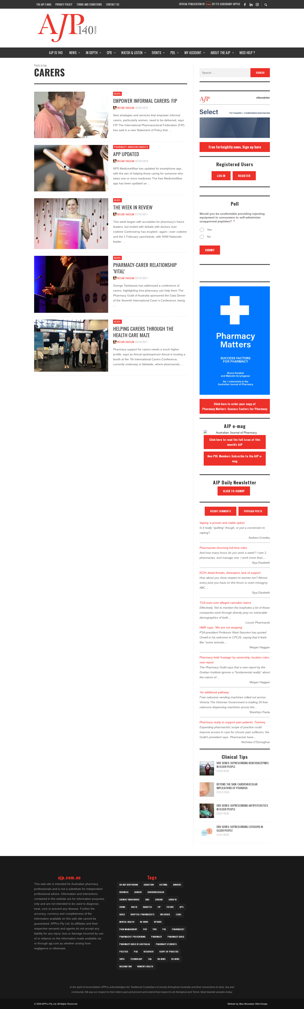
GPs (181, 906)
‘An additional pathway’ (215, 692)
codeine (159, 899)
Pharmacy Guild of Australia (134, 944)
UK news (161, 958)
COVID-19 (173, 899)
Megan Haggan (125, 107)
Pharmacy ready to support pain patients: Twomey (232, 722)
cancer (138, 892)
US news (175, 958)
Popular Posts (253, 511)
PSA (136, 951)
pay (145, 929)
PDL (164, 929)
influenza (165, 914)
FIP (159, 906)
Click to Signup (234, 491)
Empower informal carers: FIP (145, 100)
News (117, 93)
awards (177, 884)
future (170, 906)
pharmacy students (166, 944)
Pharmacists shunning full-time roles (223, 547)
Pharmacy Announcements (131, 147)
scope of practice (168, 951)
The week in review (133, 207)
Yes (209, 229)
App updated (126, 154)
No (209, 236)
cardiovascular (155, 892)
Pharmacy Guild (176, 936)
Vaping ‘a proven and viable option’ (222, 522)
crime (122, 906)
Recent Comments (220, 511)
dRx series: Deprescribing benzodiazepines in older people (243, 765)
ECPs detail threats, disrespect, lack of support (230, 572)
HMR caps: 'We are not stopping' (221, 627)
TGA (150, 958)
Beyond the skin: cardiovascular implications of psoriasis (237, 786)
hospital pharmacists (142, 914)
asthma (163, 884)
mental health (126, 921)
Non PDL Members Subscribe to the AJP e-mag (234, 458)
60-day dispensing (128, 884)
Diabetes (147, 906)
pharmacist (178, 929)
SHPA (121, 958)
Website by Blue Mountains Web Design (247, 1004)
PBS (155, 929)
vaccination (125, 966)
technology (136, 958)
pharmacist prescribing (132, 936)
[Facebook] (245, 4)
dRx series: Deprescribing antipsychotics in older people (242, 807)
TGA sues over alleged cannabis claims (225, 602)
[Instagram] (257, 4)
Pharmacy (156, 936)
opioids (158, 921)
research (148, 951)
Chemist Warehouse (129, 899)
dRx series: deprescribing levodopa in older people (240, 828)
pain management (128, 929)
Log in (221, 175)
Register (244, 175)
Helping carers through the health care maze (143, 332)
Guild (122, 914)
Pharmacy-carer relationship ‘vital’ (145, 268)
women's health (145, 966)
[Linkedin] (251, 4)
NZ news (144, 921)
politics (123, 951)
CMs (147, 899)
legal (178, 914)
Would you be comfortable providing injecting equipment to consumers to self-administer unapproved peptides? (232, 217)
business (123, 892)
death (134, 906)
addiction (149, 884)
